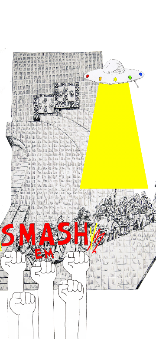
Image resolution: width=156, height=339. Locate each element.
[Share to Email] (125, 320)
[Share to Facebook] (54, 320)
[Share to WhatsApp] (78, 320)
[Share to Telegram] (102, 320)
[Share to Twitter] (30, 320)
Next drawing (93, 294)
